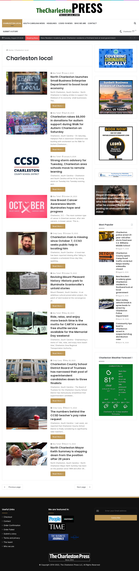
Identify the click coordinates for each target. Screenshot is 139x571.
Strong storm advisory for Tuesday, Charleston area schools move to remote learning (68, 166)
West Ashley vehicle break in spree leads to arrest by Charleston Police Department (76, 38)
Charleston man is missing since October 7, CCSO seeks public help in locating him (69, 242)
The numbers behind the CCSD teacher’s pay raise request (68, 415)
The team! (8, 542)
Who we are (80, 23)
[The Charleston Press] (69, 9)
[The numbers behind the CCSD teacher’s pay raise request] (26, 417)
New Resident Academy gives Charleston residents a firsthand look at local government (124, 284)
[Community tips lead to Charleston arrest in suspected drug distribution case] (106, 327)
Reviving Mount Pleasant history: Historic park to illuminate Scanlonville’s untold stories (67, 282)
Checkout (8, 517)
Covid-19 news (65, 23)
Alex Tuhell (57, 73)
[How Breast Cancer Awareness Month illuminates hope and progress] (26, 206)
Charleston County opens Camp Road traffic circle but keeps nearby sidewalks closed (124, 261)
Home (10, 50)
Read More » (58, 106)
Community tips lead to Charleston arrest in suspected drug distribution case (124, 331)
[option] (116, 200)
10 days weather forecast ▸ (116, 413)
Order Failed (9, 529)
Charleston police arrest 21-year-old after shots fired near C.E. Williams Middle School (124, 239)
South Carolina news (34, 23)
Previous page (15, 487)
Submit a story (10, 31)
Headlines (52, 23)
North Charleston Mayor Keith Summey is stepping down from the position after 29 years (68, 453)
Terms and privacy (12, 538)
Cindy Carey (57, 233)
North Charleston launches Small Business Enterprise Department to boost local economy (69, 82)
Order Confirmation (12, 525)
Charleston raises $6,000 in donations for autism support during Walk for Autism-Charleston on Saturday (67, 124)
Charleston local (12, 23)
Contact (92, 23)
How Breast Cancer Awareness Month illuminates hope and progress (65, 205)
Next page (81, 487)
